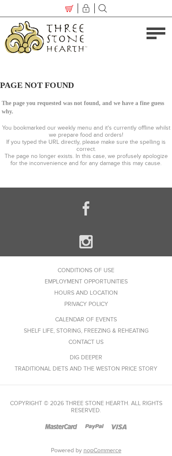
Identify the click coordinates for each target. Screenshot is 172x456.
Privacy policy (86, 304)
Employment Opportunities (86, 281)
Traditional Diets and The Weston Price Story (86, 368)
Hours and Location (86, 292)
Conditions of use (86, 270)
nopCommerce (102, 450)
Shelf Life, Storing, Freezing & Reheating (86, 330)
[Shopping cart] (69, 8)
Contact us (86, 342)
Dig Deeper (86, 357)
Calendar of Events (86, 319)
